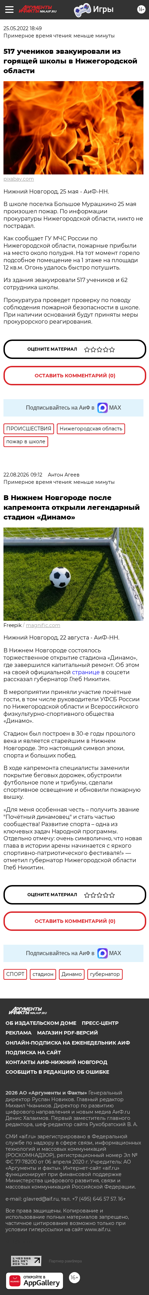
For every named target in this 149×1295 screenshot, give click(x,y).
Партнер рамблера (65, 1261)
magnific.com (43, 625)
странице (86, 672)
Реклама (19, 1033)
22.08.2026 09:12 (22, 475)
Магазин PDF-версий (67, 1033)
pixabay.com (18, 179)
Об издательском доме (41, 1023)
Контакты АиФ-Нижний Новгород (56, 1062)
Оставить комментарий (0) (75, 375)
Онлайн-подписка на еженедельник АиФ (68, 1043)
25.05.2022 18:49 (22, 28)
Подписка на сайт (33, 1052)
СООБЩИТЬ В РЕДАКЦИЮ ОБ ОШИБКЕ (57, 1072)
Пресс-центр (100, 1023)
